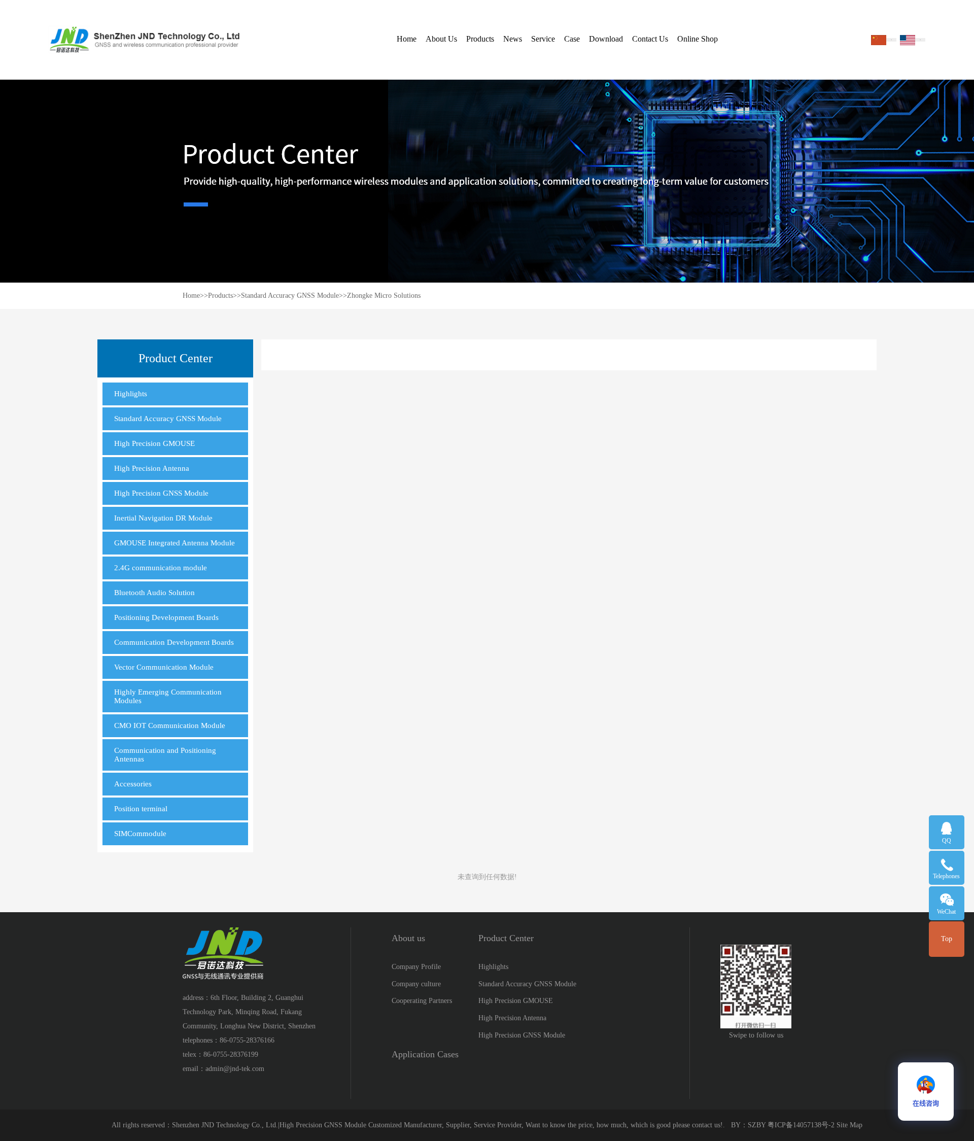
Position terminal (140, 809)
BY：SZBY (748, 1125)
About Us (441, 38)
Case (572, 38)
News (512, 38)
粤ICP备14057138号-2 (801, 1125)
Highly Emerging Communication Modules (168, 696)
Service (543, 38)
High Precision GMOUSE (154, 443)
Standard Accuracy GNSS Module (290, 295)
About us (408, 938)
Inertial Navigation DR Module (163, 518)
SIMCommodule (140, 833)
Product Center (506, 938)
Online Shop (697, 38)
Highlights (130, 394)
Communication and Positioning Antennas (165, 754)
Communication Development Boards (174, 642)
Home (406, 38)
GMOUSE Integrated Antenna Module (174, 543)
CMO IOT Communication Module (169, 725)
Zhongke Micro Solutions (384, 295)
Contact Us (650, 38)
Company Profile (416, 967)
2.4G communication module (160, 568)
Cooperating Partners (422, 1001)
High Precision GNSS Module (161, 493)
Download (606, 38)
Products (480, 38)
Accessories (133, 784)
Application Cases (425, 1054)
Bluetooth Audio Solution (154, 593)
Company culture (416, 984)
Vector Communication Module (164, 667)
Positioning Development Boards (166, 617)
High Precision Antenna (151, 468)
